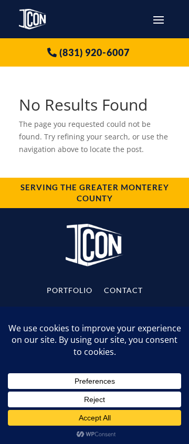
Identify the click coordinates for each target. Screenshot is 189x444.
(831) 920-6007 (94, 52)
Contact (123, 290)
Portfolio (69, 290)
